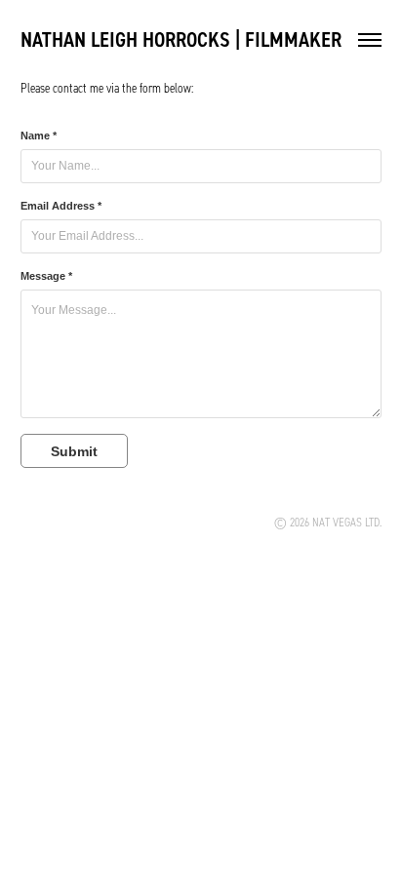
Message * (46, 276)
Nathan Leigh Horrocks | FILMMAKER (181, 39)
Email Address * (60, 206)
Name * (38, 135)
